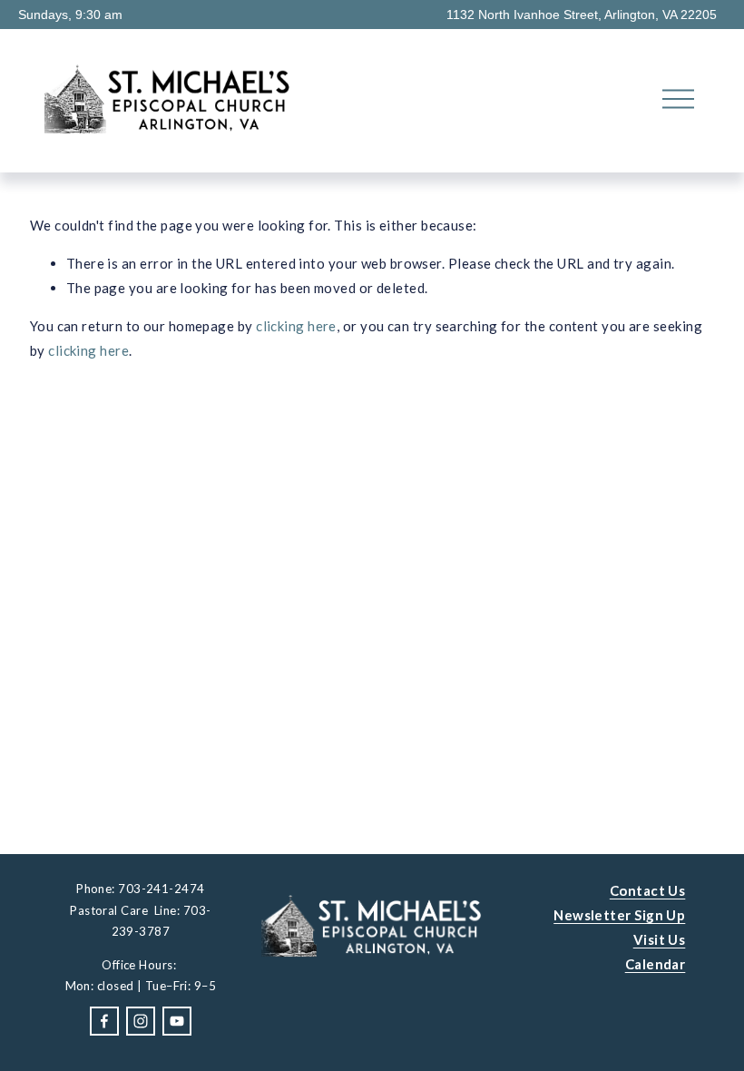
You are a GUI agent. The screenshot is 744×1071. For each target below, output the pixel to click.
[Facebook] (104, 1021)
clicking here (296, 326)
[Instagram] (140, 1021)
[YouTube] (176, 1021)
